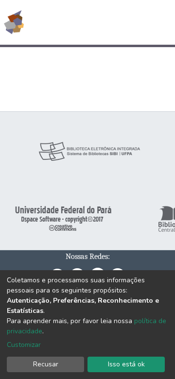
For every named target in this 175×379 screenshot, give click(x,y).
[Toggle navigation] (161, 22)
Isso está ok (126, 364)
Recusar (45, 364)
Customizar (24, 344)
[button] (111, 22)
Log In (131, 22)
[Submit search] (97, 22)
